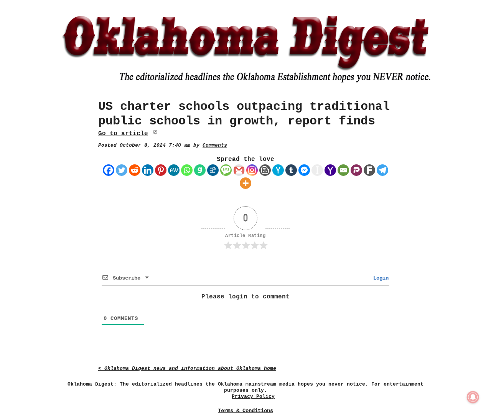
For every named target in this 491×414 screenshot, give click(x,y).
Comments (215, 145)
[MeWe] (174, 170)
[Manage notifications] (473, 397)
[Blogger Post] (265, 170)
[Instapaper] (317, 170)
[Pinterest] (160, 170)
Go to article (123, 133)
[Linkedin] (147, 170)
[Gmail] (239, 170)
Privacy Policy (253, 396)
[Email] (343, 170)
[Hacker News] (278, 170)
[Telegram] (382, 170)
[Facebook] (108, 170)
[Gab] (200, 170)
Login (379, 278)
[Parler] (356, 170)
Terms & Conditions (245, 410)
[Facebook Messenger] (304, 170)
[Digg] (213, 170)
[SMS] (226, 170)
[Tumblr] (291, 170)
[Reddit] (134, 170)
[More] (245, 183)
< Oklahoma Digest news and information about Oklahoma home (187, 368)
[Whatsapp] (187, 170)
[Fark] (369, 170)
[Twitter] (121, 170)
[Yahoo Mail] (330, 170)
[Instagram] (252, 170)
